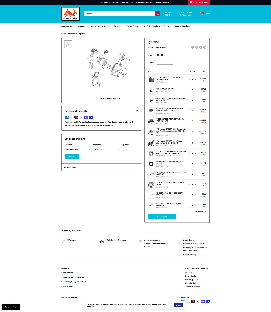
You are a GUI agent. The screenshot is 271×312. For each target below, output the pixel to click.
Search (188, 272)
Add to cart (162, 217)
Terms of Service (192, 287)
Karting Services (182, 26)
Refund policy (191, 276)
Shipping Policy (191, 283)
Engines (117, 26)
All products (72, 34)
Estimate (72, 157)
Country (68, 145)
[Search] (157, 13)
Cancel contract (11, 307)
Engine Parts (132, 26)
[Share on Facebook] (192, 47)
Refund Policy (70, 167)
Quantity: (152, 62)
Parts (166, 26)
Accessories (66, 26)
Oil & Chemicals (151, 26)
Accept (178, 305)
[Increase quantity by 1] (170, 62)
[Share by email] (204, 47)
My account (185, 15)
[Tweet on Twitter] (200, 47)
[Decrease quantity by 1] (159, 62)
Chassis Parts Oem (99, 26)
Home (63, 34)
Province (97, 145)
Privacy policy (191, 280)
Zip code (125, 145)
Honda (150, 47)
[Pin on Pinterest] (196, 47)
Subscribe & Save (200, 2)
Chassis (81, 26)
